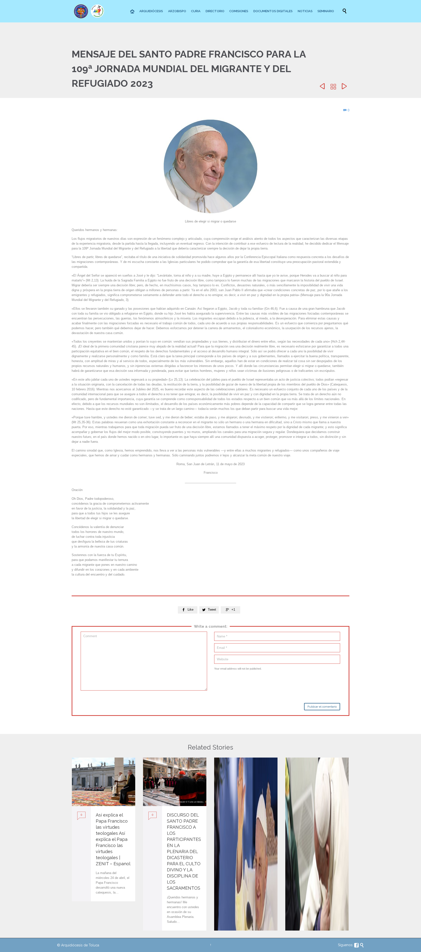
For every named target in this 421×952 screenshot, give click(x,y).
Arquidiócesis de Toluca (80, 945)
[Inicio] (132, 12)
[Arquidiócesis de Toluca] (90, 11)
